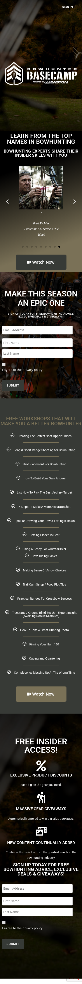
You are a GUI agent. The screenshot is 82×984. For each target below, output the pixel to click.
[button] (7, 202)
